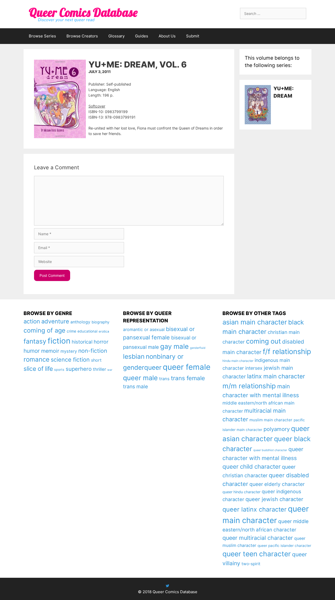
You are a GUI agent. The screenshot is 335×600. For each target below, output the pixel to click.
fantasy (35, 341)
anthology (80, 321)
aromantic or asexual (144, 329)
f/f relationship (287, 351)
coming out (263, 341)
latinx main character (276, 376)
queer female (186, 367)
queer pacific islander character (284, 545)
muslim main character (270, 419)
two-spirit (251, 563)
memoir (50, 351)
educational (87, 331)
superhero (79, 369)
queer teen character (256, 553)
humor (32, 350)
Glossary (116, 35)
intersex (254, 368)
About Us (167, 35)
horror (101, 342)
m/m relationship (249, 386)
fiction (59, 340)
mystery (68, 351)
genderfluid (197, 348)
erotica (104, 331)
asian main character (254, 322)
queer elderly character (277, 484)
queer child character (251, 466)
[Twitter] (167, 585)
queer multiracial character (257, 537)
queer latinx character (254, 509)
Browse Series (42, 35)
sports (59, 370)
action (32, 321)
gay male (174, 346)
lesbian (133, 356)
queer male (140, 378)
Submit (192, 35)
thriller (99, 369)
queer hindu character (241, 492)
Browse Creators (82, 35)
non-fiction (92, 350)
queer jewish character (274, 499)
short (96, 360)
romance (36, 359)
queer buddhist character (270, 450)
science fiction (70, 359)
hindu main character (237, 361)
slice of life (38, 368)
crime (71, 331)
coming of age (44, 330)
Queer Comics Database (83, 12)
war (109, 370)
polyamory (277, 429)
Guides (141, 35)
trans (164, 378)
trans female (188, 378)
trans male (135, 386)
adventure (55, 321)
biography (100, 322)
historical (82, 342)
